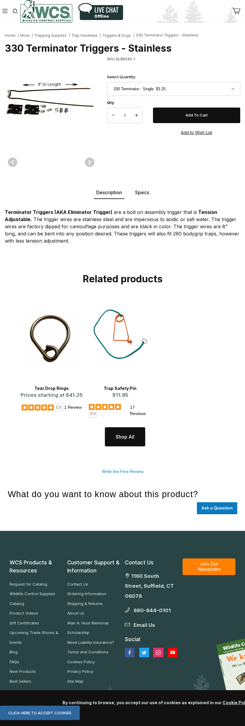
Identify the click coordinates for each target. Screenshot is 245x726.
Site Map (75, 681)
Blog (14, 652)
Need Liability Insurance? (90, 642)
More (25, 35)
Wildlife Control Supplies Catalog (32, 598)
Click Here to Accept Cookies (39, 712)
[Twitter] (144, 652)
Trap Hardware (84, 35)
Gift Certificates (24, 623)
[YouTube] (172, 652)
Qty (110, 102)
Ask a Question (217, 508)
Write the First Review (122, 471)
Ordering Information (86, 593)
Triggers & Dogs (116, 35)
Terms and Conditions (87, 652)
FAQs (14, 661)
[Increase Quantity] (137, 115)
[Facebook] (129, 652)
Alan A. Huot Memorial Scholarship (87, 628)
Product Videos (24, 613)
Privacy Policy (80, 671)
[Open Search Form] (15, 11)
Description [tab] (109, 192)
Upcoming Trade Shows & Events (34, 637)
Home (10, 35)
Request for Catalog (28, 584)
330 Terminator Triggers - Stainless (167, 35)
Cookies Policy (81, 661)
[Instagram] (158, 652)
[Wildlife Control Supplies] (46, 11)
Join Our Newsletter (209, 566)
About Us (75, 613)
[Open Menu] (5, 11)
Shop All (125, 437)
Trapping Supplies (50, 35)
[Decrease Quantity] (113, 115)
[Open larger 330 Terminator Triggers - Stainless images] (51, 100)
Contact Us (77, 584)
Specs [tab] (142, 192)
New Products (23, 671)
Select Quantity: (121, 76)
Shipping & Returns (85, 603)
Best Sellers (20, 681)
